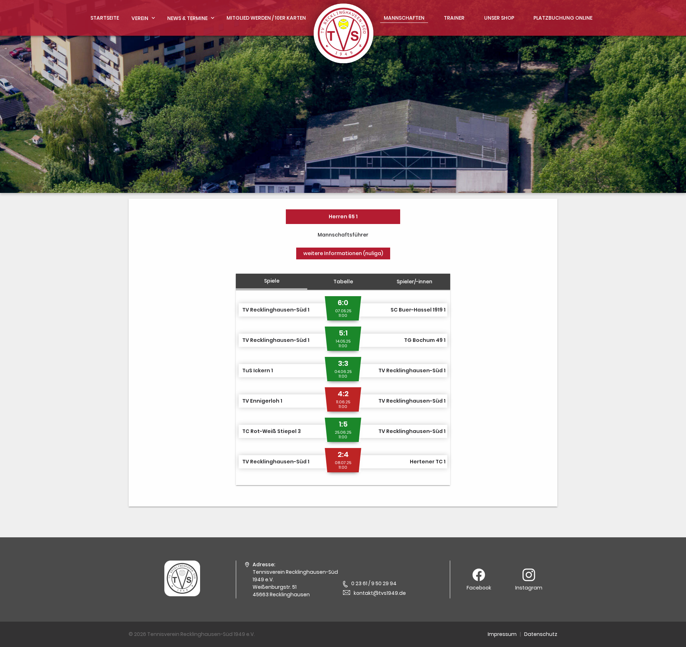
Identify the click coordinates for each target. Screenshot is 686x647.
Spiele (271, 280)
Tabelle (343, 281)
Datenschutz (540, 634)
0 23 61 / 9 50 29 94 (374, 583)
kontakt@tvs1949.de (380, 593)
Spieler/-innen (414, 281)
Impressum (502, 634)
